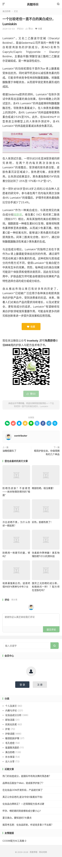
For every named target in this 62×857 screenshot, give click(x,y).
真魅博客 (31, 4)
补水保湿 (10, 756)
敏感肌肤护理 (12, 738)
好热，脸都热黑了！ (42, 522)
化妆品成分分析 (13, 715)
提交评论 (51, 629)
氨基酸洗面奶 (12, 747)
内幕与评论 (11, 710)
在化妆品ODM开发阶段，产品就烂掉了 (22, 789)
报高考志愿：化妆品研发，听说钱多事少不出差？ (27, 824)
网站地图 (43, 852)
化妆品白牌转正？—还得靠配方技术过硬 (23, 803)
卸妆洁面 (10, 719)
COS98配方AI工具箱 (13, 840)
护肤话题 (10, 733)
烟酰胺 (18, 214)
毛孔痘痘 (10, 742)
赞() (31, 393)
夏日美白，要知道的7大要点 (17, 817)
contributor (20, 435)
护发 (7, 729)
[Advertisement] (31, 31)
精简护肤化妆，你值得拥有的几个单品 (47, 452)
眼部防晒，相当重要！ (43, 488)
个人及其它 (11, 705)
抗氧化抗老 (11, 724)
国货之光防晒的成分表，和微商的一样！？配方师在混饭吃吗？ (46, 586)
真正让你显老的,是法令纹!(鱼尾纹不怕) (22, 796)
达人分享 (10, 761)
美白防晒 (10, 752)
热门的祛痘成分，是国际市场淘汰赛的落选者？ (26, 776)
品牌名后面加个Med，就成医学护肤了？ (23, 783)
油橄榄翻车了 (9, 450)
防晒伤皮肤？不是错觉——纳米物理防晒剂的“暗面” (16, 491)
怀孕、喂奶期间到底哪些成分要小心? (21, 810)
